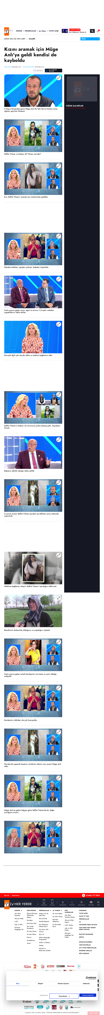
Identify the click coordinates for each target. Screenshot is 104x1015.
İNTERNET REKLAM (85, 951)
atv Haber (42, 31)
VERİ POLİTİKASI (85, 945)
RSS (98, 905)
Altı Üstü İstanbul (18, 915)
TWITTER (72, 905)
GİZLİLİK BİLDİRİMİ (85, 942)
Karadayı (30, 920)
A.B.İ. (16, 921)
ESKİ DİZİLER (31, 910)
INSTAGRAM (81, 905)
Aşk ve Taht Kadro (69, 929)
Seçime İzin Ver (44, 995)
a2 (80, 922)
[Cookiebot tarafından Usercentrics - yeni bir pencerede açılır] (87, 978)
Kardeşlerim (31, 940)
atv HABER (56, 910)
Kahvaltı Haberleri (56, 921)
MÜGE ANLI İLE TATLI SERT (14, 39)
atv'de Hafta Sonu (57, 926)
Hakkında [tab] (86, 983)
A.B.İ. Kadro (69, 925)
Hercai (29, 937)
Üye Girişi (15, 895)
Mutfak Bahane (44, 921)
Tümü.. (29, 943)
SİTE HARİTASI (84, 953)
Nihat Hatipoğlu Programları (44, 939)
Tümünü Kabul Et (87, 995)
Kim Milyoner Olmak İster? (43, 926)
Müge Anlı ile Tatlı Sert (43, 915)
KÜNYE (81, 937)
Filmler (41, 946)
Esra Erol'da (43, 919)
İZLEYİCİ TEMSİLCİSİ (86, 934)
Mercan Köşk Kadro (69, 921)
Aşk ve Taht (19, 925)
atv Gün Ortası (58, 916)
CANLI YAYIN (93, 1013)
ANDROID (44, 905)
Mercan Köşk (19, 919)
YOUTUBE (91, 905)
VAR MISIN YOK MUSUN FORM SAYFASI (87, 928)
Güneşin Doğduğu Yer (19, 928)
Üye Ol (6, 895)
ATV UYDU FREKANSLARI (87, 948)
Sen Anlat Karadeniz (30, 927)
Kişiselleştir (63, 996)
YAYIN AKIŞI (54, 31)
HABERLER (82, 910)
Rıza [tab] (17, 983)
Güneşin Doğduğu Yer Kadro (69, 935)
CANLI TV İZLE (93, 895)
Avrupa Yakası (31, 934)
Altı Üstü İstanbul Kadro (70, 916)
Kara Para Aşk (31, 923)
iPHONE (52, 905)
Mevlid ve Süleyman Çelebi (45, 949)
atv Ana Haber (57, 914)
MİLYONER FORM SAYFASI (88, 925)
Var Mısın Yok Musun (43, 931)
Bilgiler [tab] (40, 983)
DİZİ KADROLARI (69, 911)
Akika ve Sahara (44, 942)
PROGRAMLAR (30, 31)
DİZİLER (19, 31)
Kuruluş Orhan (32, 931)
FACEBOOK (62, 905)
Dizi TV (41, 934)
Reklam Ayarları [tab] (63, 983)
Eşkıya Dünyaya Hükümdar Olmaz (32, 915)
